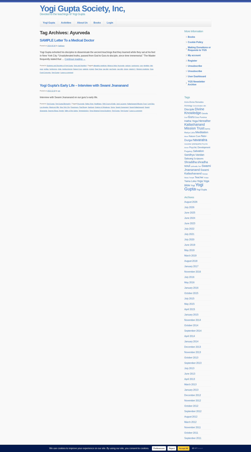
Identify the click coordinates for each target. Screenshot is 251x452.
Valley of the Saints (71, 111)
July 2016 (189, 277)
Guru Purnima (201, 117)
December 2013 (192, 347)
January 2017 (191, 266)
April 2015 (189, 309)
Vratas (206, 177)
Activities (66, 22)
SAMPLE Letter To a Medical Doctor (67, 40)
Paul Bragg (83, 107)
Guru (191, 117)
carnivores (135, 65)
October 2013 (191, 357)
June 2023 (189, 223)
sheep (126, 69)
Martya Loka (189, 132)
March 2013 (190, 384)
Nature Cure (77, 69)
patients (85, 69)
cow (141, 65)
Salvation (198, 151)
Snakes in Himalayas (102, 107)
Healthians (98, 104)
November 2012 (192, 400)
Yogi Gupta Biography (63, 104)
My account (194, 55)
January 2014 (191, 341)
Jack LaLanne (121, 104)
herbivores (53, 69)
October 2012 (191, 406)
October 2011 (191, 433)
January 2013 (191, 390)
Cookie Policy (195, 42)
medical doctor (67, 69)
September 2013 (192, 363)
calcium (128, 65)
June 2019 (189, 245)
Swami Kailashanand (136, 107)
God (185, 117)
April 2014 (189, 336)
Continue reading (75, 59)
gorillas (46, 69)
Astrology (188, 106)
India (59, 69)
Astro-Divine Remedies (194, 102)
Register (192, 60)
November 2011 (192, 427)
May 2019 (189, 250)
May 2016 (189, 282)
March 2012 (190, 422)
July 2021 (189, 234)
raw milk (120, 69)
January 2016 (191, 288)
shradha (202, 162)
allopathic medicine (100, 65)
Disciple (189, 109)
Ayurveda (121, 65)
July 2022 (189, 229)
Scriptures (199, 158)
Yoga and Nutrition (80, 65)
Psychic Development (199, 147)
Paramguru (74, 107)
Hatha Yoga (89, 104)
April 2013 (189, 379)
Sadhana (61, 46)
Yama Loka (190, 181)
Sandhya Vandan (194, 154)
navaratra (200, 140)
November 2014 (192, 320)
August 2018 (190, 261)
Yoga (200, 181)
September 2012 (192, 411)
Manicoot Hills (54, 107)
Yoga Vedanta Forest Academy (100, 111)
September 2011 (192, 438)
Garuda (205, 113)
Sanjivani (91, 107)
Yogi (193, 185)
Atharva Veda (112, 65)
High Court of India (108, 104)
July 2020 (189, 239)
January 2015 (191, 314)
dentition (146, 65)
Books (97, 22)
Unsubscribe (195, 66)
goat (41, 69)
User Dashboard (197, 76)
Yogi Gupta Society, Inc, (82, 8)
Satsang (188, 158)
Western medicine (142, 69)
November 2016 (192, 271)
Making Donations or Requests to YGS (199, 48)
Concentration (198, 106)
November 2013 (192, 352)
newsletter (188, 144)
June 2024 (189, 218)
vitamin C (132, 69)
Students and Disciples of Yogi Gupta (60, 65)
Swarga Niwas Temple (56, 111)
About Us (82, 22)
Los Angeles (44, 107)
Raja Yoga (98, 69)
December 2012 (192, 395)
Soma (113, 107)
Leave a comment (67, 72)
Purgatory (188, 151)
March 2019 (190, 255)
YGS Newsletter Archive (196, 83)
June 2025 (189, 212)
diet (151, 65)
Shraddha (190, 162)
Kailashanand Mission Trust (137, 104)
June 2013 (189, 373)
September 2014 (192, 331)
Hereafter (204, 120)
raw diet (105, 69)
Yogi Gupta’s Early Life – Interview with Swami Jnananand (84, 85)
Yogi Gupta (49, 22)
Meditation (201, 132)
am (59, 91)
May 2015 (189, 304)
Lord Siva (151, 104)
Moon (186, 136)
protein (91, 69)
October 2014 (191, 325)
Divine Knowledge (194, 111)
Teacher (199, 177)
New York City (65, 107)
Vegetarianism (84, 111)
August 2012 (190, 416)
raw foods (112, 69)
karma (207, 129)
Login (110, 22)
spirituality (194, 166)
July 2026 (189, 207)
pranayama (196, 144)
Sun (199, 166)
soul (187, 165)
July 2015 (189, 298)
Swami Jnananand (122, 107)
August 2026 (190, 202)
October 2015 (191, 293)
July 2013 (189, 368)
